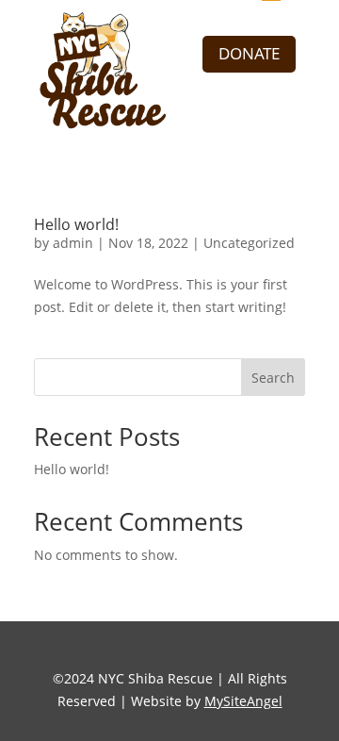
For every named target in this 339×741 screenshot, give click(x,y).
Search (273, 378)
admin (73, 243)
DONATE (249, 53)
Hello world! (71, 469)
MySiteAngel (243, 701)
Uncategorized (249, 243)
